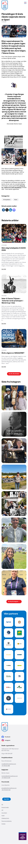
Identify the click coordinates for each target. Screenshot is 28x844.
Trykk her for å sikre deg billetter (13, 187)
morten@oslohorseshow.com (10, 776)
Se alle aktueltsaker (14, 374)
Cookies (3, 823)
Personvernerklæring (6, 821)
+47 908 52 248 (6, 778)
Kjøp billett (6, 799)
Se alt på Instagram (13, 601)
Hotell (3, 815)
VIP (2, 810)
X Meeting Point (5, 818)
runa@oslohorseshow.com (9, 764)
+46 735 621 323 (6, 790)
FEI (2, 804)
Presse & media (5, 807)
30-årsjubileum (6, 199)
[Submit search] (23, 44)
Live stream (4, 813)
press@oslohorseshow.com (9, 788)
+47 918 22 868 (6, 765)
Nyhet (15, 199)
